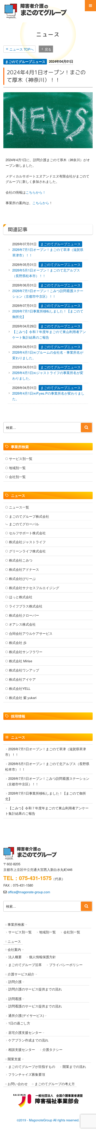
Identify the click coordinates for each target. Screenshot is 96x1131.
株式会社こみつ (20, 560)
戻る (48, 49)
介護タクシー (52, 1049)
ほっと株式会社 (20, 596)
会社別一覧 (17, 476)
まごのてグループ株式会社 (29, 516)
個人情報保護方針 (42, 956)
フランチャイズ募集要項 (26, 1074)
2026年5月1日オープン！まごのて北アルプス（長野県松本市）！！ (46, 273)
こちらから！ (36, 192)
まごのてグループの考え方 (55, 1083)
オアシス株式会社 (22, 624)
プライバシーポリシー (66, 964)
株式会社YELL (19, 688)
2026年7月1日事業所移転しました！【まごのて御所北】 (47, 314)
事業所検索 (16, 924)
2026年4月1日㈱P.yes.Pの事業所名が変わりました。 (48, 396)
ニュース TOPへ (21, 49)
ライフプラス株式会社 (25, 606)
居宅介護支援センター (25, 1032)
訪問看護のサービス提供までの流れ (35, 1006)
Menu (90, 5)
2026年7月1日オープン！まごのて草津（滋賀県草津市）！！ (47, 252)
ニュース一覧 (19, 507)
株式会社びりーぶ (22, 578)
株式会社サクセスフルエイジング (34, 587)
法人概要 (15, 956)
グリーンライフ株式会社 (27, 551)
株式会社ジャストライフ (27, 541)
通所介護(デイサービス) (26, 1015)
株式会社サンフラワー (25, 651)
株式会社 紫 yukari (22, 697)
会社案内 (14, 949)
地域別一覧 (17, 467)
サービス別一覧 (20, 458)
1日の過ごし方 (19, 1023)
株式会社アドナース (24, 569)
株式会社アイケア (22, 679)
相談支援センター (21, 1049)
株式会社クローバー (24, 615)
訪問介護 (15, 981)
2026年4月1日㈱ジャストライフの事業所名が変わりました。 (47, 375)
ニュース (14, 941)
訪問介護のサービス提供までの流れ (35, 989)
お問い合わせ (18, 1083)
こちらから (40, 202)
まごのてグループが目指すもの (31, 1066)
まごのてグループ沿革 (25, 964)
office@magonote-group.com (29, 891)
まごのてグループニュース (25, 61)
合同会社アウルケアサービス (30, 633)
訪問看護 (15, 998)
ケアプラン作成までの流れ (28, 1040)
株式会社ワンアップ (24, 670)
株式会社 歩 (18, 642)
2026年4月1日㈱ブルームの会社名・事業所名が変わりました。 (47, 355)
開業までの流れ (74, 1066)
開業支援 (14, 1058)
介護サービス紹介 (21, 974)
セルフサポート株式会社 (27, 532)
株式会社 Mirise (20, 661)
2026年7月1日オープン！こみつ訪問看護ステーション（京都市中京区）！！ (47, 293)
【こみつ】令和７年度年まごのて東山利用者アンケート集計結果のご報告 (49, 334)
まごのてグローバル (24, 524)
